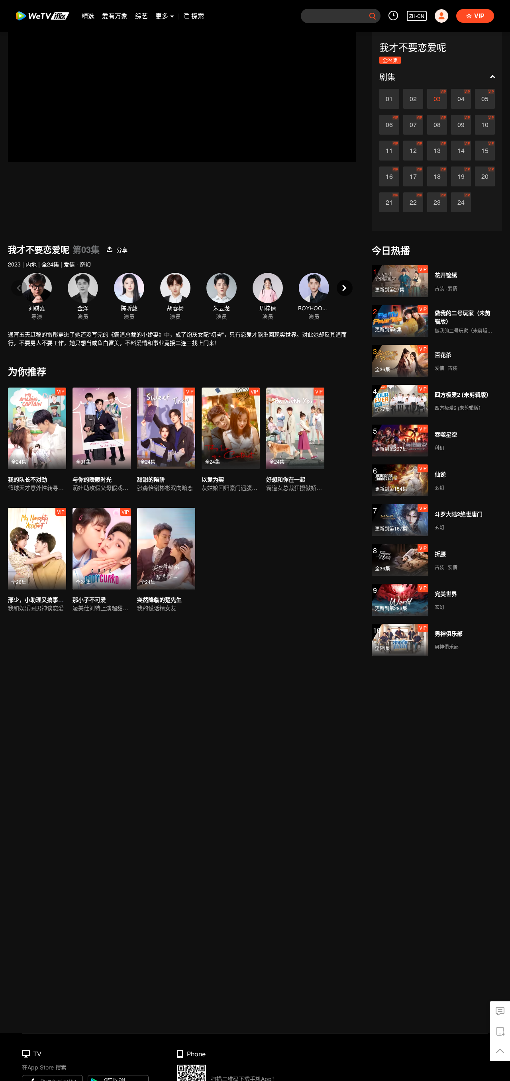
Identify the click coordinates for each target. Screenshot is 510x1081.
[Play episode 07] (413, 125)
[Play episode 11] (389, 151)
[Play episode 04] (461, 99)
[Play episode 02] (413, 99)
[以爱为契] (231, 428)
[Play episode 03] (437, 99)
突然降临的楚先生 (159, 599)
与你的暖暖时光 (92, 479)
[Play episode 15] (485, 151)
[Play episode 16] (389, 176)
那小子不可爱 (89, 599)
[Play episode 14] (461, 151)
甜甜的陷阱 (151, 479)
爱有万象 (115, 15)
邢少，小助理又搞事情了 (38, 599)
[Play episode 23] (437, 202)
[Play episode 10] (485, 125)
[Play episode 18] (437, 176)
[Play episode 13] (437, 151)
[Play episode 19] (461, 176)
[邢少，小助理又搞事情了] (37, 548)
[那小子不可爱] (102, 548)
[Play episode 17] (413, 176)
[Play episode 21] (389, 202)
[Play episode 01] (389, 99)
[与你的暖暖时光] (102, 428)
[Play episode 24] (461, 202)
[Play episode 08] (437, 125)
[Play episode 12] (413, 151)
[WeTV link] (43, 16)
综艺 (141, 15)
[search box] (372, 16)
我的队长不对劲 (27, 479)
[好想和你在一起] (295, 428)
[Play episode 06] (389, 125)
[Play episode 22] (413, 202)
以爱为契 (213, 479)
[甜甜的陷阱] (166, 428)
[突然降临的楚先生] (166, 548)
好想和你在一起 (285, 479)
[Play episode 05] (485, 99)
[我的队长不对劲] (37, 428)
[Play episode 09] (461, 125)
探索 (197, 15)
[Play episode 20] (485, 176)
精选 (88, 15)
